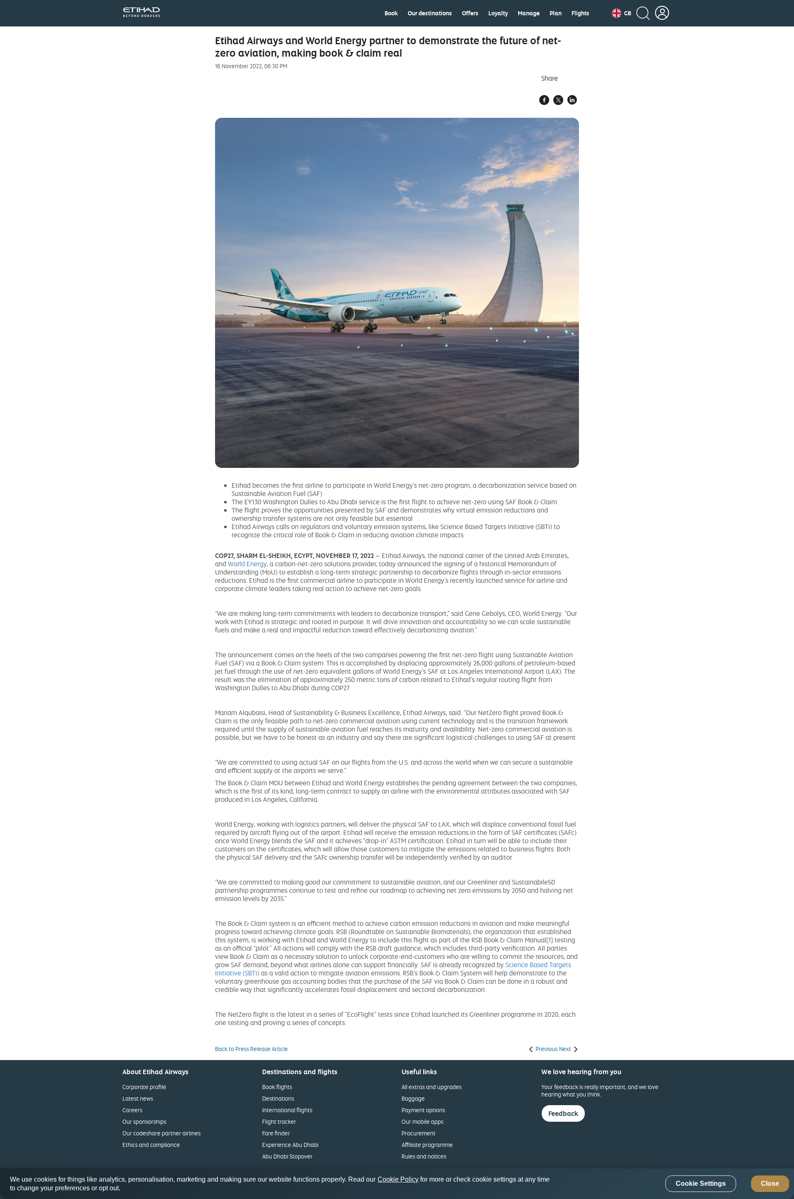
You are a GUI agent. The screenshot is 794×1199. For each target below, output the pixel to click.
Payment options (423, 1110)
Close (770, 1183)
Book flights (277, 1087)
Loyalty (498, 13)
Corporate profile (144, 1087)
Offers (470, 13)
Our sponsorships (144, 1121)
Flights (580, 13)
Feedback (563, 1113)
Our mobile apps (422, 1121)
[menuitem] (391, 13)
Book (391, 13)
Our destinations (430, 13)
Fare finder (276, 1133)
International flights (287, 1110)
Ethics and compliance (151, 1145)
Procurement (418, 1133)
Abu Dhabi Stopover (287, 1156)
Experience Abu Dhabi (290, 1145)
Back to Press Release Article (251, 1049)
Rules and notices (424, 1156)
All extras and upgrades (432, 1087)
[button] (621, 13)
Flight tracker (279, 1121)
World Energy (247, 563)
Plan (556, 13)
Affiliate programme (427, 1145)
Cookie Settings (701, 1183)
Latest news (137, 1098)
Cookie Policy (398, 1179)
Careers (132, 1110)
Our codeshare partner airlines (161, 1133)
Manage (529, 13)
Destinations (278, 1098)
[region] (397, 1183)
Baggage (413, 1098)
